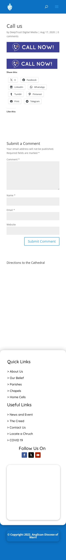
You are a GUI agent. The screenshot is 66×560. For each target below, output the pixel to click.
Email (11, 210)
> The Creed (15, 421)
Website (11, 224)
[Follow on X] (31, 455)
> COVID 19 (15, 440)
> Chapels (14, 391)
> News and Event (20, 414)
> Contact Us (16, 427)
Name (11, 195)
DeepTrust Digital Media (24, 32)
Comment (13, 159)
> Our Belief (15, 378)
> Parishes (14, 384)
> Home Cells (16, 397)
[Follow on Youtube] (38, 455)
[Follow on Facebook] (24, 455)
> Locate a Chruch (20, 434)
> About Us (15, 371)
